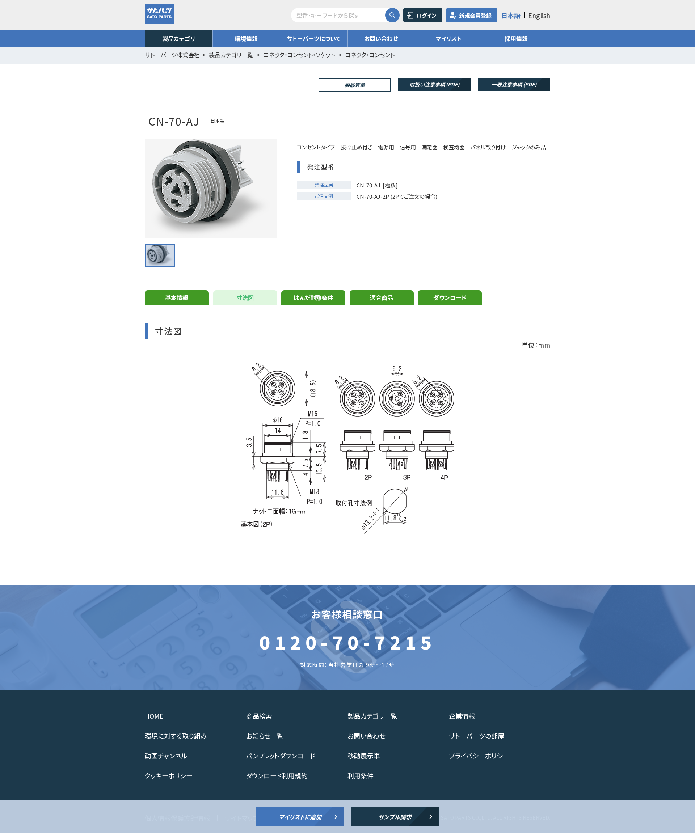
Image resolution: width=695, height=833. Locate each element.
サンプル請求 (395, 816)
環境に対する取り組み (176, 735)
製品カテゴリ (178, 38)
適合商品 (381, 297)
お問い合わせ (381, 38)
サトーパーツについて (314, 38)
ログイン (426, 15)
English (539, 15)
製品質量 (355, 84)
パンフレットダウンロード (280, 755)
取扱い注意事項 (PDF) (434, 84)
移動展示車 (364, 755)
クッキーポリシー (169, 775)
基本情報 (176, 297)
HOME (154, 715)
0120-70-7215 (347, 642)
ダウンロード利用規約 (277, 775)
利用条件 (361, 775)
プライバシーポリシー (479, 755)
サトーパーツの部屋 (476, 735)
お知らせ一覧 (264, 735)
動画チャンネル (166, 755)
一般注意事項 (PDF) (514, 84)
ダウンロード (449, 297)
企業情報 (462, 715)
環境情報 (246, 38)
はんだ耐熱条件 (313, 297)
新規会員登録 (475, 15)
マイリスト (449, 38)
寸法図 (245, 297)
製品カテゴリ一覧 (372, 715)
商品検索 (259, 715)
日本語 (511, 15)
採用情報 (516, 38)
